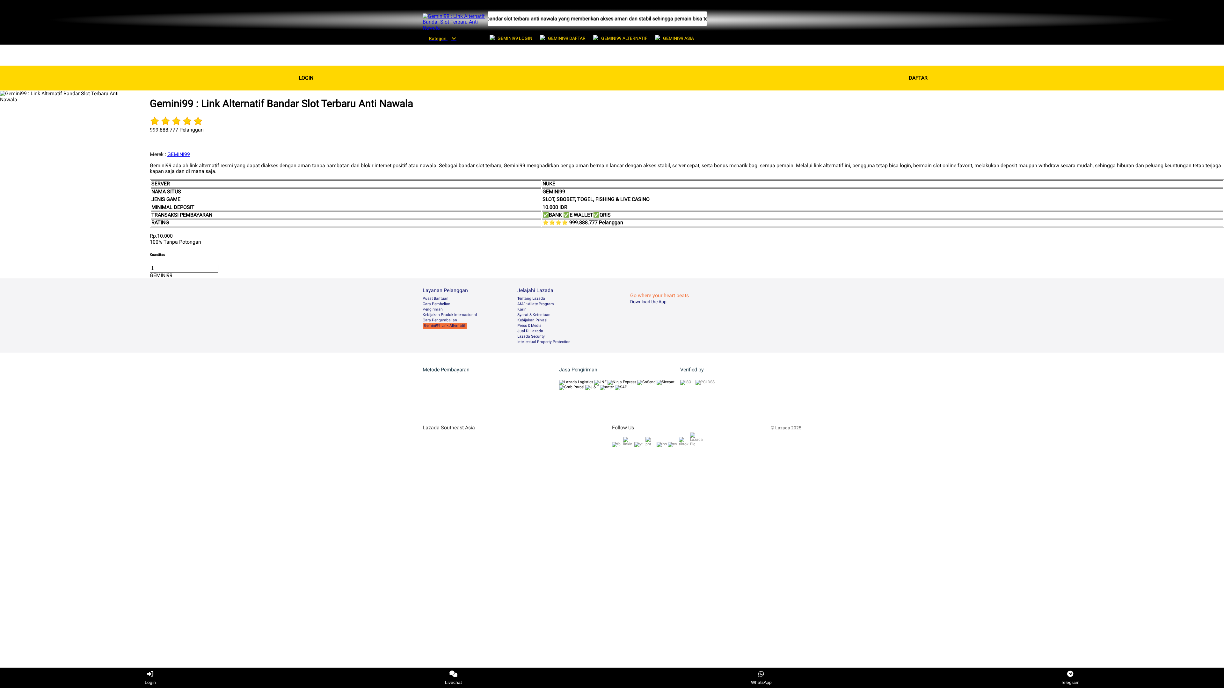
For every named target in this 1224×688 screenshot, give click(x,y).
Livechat (453, 682)
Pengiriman (433, 309)
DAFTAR (918, 78)
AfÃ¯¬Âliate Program (535, 304)
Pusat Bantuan (435, 298)
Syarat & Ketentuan (533, 314)
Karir (521, 309)
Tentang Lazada (531, 298)
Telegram (1070, 682)
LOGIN (306, 78)
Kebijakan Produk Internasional (450, 314)
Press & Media (529, 325)
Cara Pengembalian (440, 320)
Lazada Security (531, 336)
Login (150, 682)
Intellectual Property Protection (544, 342)
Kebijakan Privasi (532, 320)
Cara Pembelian (436, 304)
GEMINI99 (178, 154)
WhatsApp (761, 682)
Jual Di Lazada (530, 331)
